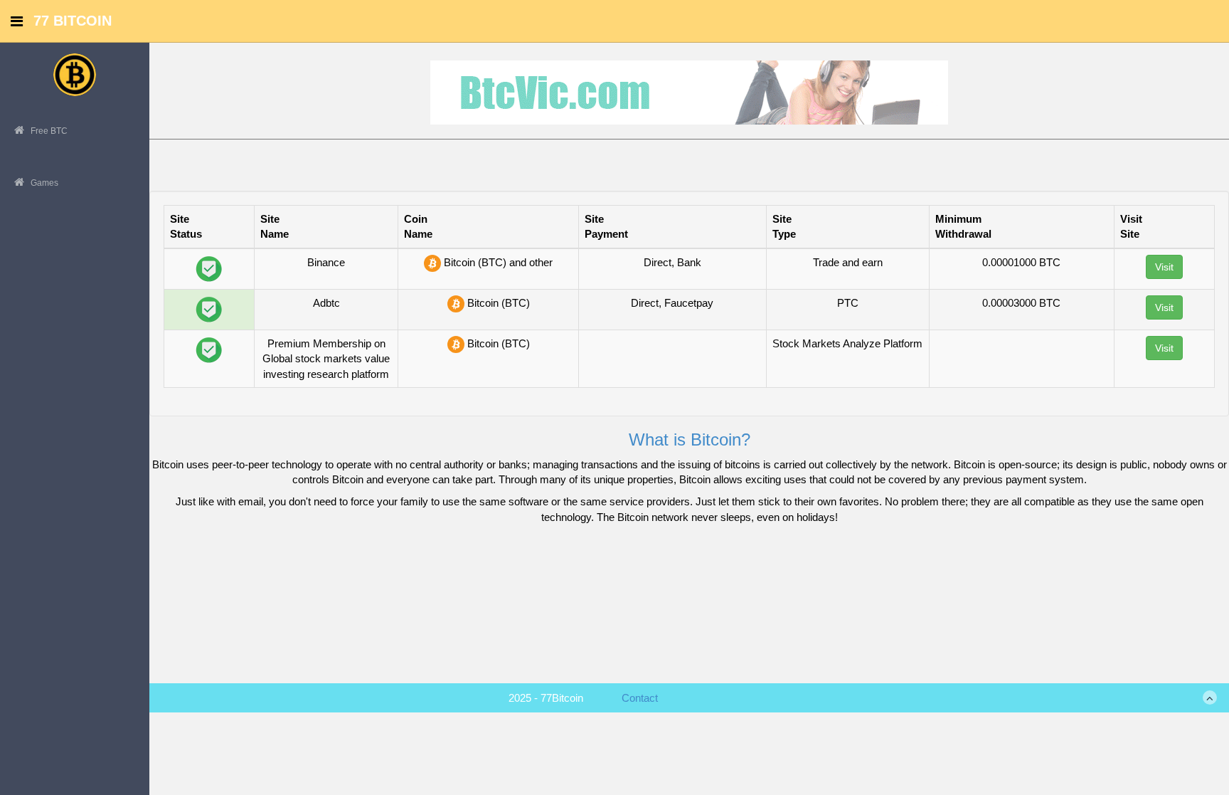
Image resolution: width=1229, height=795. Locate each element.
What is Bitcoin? (689, 439)
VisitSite (1131, 226)
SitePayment (606, 226)
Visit (1164, 267)
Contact (640, 698)
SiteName (274, 226)
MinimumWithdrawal (963, 226)
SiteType (784, 226)
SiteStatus (186, 226)
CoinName (418, 226)
